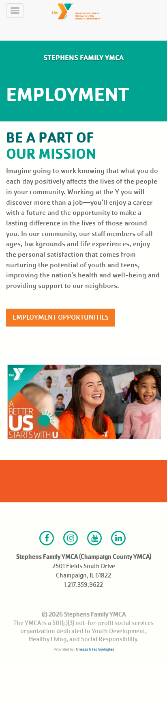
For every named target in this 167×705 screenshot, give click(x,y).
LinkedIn (118, 538)
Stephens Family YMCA (83, 57)
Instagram (70, 538)
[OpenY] (93, 11)
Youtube (94, 538)
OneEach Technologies (95, 649)
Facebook (46, 538)
